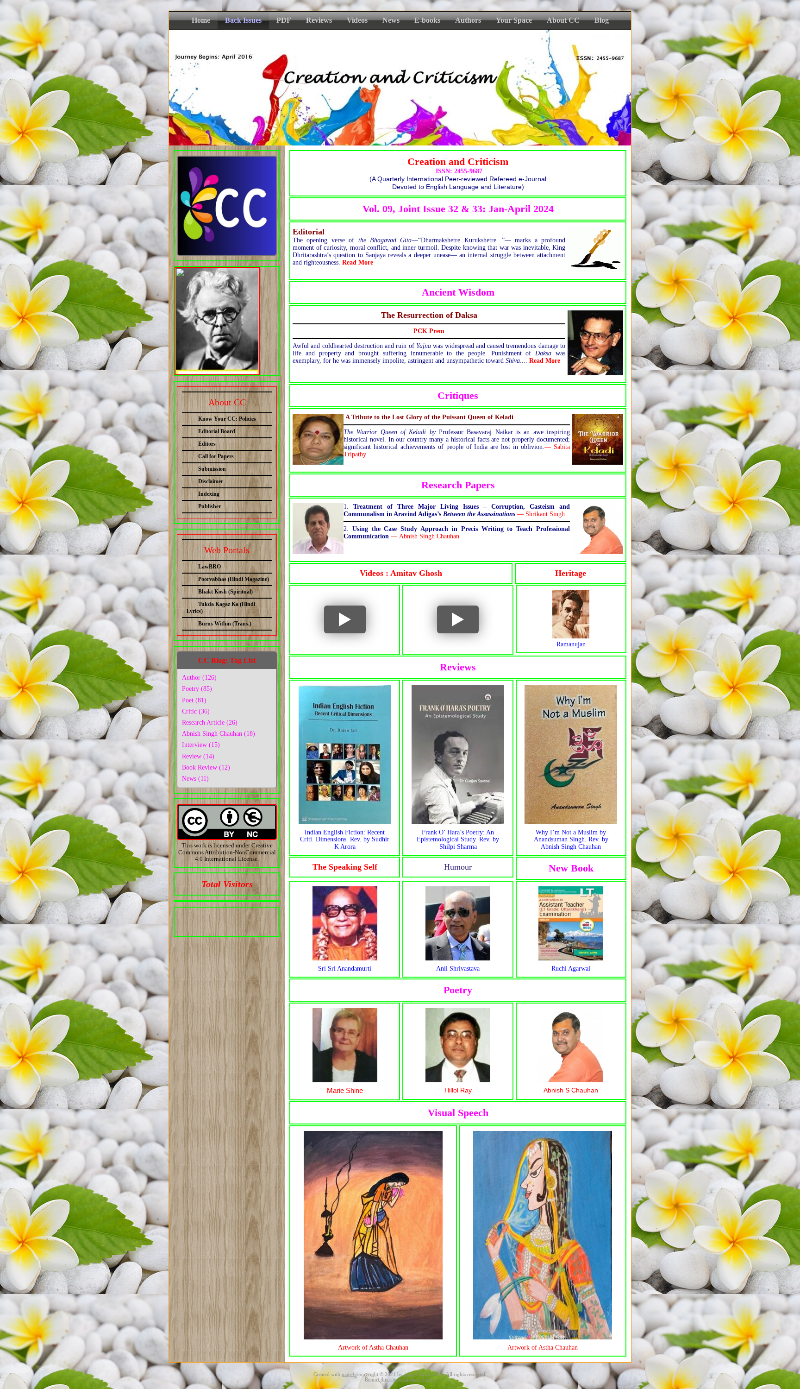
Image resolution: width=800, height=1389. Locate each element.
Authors (468, 20)
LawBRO (209, 566)
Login (428, 1379)
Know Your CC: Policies (227, 419)
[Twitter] (217, 919)
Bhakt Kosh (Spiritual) (225, 591)
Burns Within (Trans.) (224, 623)
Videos (357, 20)
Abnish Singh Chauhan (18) (218, 733)
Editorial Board (216, 431)
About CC (563, 20)
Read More (357, 262)
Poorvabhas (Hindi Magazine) (233, 579)
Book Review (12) (206, 767)
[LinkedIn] (234, 919)
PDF (283, 20)
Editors (207, 444)
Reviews (319, 20)
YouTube (320, 605)
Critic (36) (196, 711)
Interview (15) (201, 744)
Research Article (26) (210, 722)
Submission (212, 469)
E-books (427, 20)
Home (201, 20)
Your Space (514, 20)
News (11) (195, 778)
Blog (601, 20)
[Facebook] (200, 919)
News (391, 20)
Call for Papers (216, 456)
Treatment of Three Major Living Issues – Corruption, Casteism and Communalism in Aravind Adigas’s (457, 510)
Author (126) (199, 677)
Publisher (209, 506)
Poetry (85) (197, 688)
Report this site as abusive (392, 1379)
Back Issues (243, 20)
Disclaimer (210, 481)
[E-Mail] (251, 919)
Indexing (208, 494)
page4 (348, 1374)
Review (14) (198, 756)
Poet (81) (194, 700)
